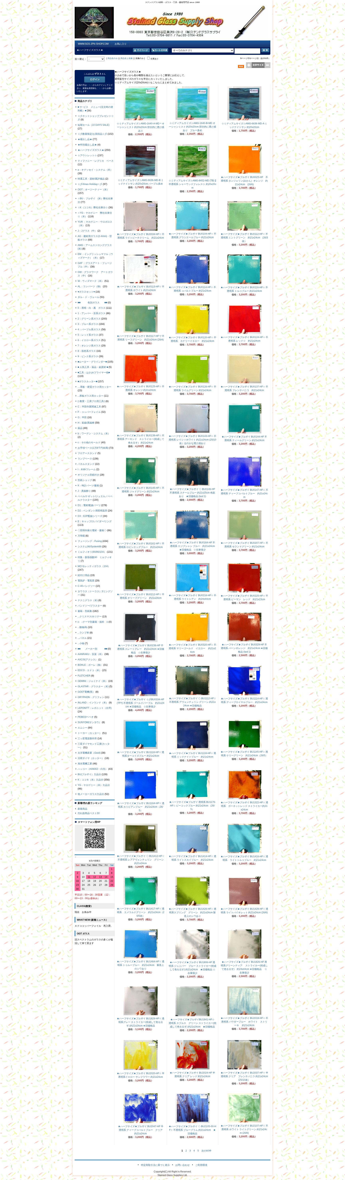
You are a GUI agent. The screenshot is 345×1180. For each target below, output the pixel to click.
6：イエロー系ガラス (89, 340)
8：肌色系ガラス (87, 351)
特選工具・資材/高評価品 (91, 178)
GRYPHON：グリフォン (91, 697)
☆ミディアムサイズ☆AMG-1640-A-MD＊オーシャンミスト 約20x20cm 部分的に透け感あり (140, 127)
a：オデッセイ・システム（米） (95, 169)
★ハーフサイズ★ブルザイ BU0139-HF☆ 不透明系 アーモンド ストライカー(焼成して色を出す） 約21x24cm (140, 439)
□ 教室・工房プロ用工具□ (91, 401)
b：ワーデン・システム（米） (94, 433)
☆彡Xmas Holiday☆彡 (90, 184)
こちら (90, 85)
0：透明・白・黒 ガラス (91, 308)
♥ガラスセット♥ (86, 291)
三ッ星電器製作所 (87, 738)
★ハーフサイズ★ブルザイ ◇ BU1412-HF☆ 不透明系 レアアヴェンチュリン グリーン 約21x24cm (141, 860)
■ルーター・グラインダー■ (92, 361)
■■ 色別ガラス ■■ (92, 302)
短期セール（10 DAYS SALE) (93, 125)
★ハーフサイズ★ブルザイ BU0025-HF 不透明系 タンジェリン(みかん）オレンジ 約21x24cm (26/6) (244, 181)
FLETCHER (84, 675)
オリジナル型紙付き (88, 474)
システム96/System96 (89, 546)
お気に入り (121, 43)
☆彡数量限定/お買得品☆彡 (92, 134)
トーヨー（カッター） (90, 733)
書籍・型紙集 (85, 611)
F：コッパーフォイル (89, 412)
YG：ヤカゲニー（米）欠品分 (94, 785)
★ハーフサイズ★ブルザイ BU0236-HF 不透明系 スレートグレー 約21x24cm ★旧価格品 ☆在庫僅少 (140, 649)
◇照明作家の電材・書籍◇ (92, 530)
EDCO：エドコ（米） (89, 670)
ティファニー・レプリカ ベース (96, 160)
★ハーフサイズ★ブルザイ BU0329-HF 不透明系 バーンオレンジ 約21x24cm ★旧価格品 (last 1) (244, 648)
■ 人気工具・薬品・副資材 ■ (93, 367)
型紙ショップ (85, 480)
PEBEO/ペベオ (86, 717)
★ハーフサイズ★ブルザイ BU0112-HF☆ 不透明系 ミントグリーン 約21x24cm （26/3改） (244, 238)
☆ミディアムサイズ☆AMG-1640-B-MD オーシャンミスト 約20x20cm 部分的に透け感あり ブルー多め (192, 127)
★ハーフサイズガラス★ (91, 150)
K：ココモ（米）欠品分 (90, 779)
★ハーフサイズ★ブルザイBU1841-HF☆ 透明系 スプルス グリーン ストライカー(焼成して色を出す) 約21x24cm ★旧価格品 (193, 1023)
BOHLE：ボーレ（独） (90, 665)
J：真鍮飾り (84, 491)
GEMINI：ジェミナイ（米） (93, 681)
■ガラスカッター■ (87, 381)
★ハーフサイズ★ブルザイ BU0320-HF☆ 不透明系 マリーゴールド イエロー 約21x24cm (192, 648)
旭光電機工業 (85, 763)
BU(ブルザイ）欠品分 (89, 774)
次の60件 (206, 1150)
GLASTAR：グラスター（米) (93, 686)
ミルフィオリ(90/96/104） (92, 552)
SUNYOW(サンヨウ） (89, 722)
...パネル (82, 638)
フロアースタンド (87, 453)
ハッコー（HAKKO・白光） (93, 769)
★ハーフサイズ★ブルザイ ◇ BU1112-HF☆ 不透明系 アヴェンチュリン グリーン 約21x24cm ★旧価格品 (192, 702)
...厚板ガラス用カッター (90, 395)
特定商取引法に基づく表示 (155, 1165)
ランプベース (85, 458)
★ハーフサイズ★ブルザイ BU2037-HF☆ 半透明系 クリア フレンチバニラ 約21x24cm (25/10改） (244, 1076)
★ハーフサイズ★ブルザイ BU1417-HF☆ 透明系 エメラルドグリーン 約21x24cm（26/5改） (140, 912)
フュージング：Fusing (90, 541)
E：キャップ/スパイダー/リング (95, 521)
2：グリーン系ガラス (89, 318)
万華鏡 (81, 535)
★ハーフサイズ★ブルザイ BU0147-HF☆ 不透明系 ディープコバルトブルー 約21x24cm (244, 494)
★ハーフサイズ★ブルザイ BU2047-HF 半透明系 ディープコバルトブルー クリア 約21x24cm (142, 1130)
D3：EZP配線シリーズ (90, 516)
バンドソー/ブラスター (90, 605)
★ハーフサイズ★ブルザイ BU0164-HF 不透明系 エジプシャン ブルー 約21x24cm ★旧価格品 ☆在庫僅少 (193, 546)
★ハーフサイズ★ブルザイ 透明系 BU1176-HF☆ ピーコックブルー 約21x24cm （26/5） (192, 806)
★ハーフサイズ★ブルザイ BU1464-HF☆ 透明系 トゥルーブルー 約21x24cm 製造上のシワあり (140, 965)
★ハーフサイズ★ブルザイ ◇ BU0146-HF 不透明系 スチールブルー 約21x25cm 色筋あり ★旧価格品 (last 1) (192, 493)
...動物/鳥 (82, 627)
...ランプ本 (83, 632)
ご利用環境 (201, 1165)
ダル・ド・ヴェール (88, 297)
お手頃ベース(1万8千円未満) (93, 447)
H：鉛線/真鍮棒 (86, 422)
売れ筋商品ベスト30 (89, 813)
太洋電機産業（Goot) (89, 752)
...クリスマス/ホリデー (90, 616)
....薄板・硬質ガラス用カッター (94, 386)
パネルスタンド (86, 464)
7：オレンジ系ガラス (89, 345)
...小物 (81, 643)
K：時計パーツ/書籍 (88, 485)
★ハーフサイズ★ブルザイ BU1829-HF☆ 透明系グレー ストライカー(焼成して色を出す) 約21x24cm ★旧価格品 (140, 1022)
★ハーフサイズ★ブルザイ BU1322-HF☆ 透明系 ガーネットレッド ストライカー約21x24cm (244, 806)
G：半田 (82, 417)
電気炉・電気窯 (86, 580)
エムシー (82, 727)
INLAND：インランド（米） (93, 702)
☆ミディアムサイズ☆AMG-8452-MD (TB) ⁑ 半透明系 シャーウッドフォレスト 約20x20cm (192, 184)
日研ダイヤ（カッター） (91, 758)
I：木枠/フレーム (87, 469)
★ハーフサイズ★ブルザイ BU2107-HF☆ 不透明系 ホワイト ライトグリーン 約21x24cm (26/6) (244, 1129)
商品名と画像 (127, 58)
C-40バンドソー (86, 586)
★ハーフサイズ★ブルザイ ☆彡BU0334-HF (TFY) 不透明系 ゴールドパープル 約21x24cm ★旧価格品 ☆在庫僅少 (140, 703)
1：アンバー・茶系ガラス (91, 313)
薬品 (80, 428)
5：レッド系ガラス (88, 334)
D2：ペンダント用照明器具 (92, 510)
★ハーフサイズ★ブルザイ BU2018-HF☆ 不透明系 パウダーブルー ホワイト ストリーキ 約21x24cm (244, 1022)
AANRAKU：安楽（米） (91, 654)
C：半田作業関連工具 (89, 406)
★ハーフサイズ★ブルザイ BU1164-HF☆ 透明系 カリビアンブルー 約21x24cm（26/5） (140, 807)
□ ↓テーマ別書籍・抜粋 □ (93, 621)
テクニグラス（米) (88, 600)
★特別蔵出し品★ (87, 144)
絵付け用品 (84, 575)
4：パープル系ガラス (89, 329)
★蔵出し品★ (85, 139)
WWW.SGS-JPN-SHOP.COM (93, 43)
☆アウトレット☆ (87, 155)
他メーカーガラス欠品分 (91, 794)
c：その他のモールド (89, 442)
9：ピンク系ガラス (88, 356)
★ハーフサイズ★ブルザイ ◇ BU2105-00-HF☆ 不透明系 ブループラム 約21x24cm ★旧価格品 (192, 1130)
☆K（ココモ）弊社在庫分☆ (93, 207)
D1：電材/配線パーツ (89, 505)
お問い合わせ (182, 1165)
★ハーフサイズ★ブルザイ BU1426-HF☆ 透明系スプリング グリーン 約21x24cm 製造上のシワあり (192, 912)
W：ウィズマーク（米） (91, 281)
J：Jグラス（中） (87, 230)
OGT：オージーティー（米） (93, 189)
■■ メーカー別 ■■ (92, 648)
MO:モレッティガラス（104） (94, 566)
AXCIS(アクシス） (88, 659)
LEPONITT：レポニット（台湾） (95, 708)
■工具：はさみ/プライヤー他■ (94, 372)
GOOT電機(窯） (86, 691)
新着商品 (82, 808)
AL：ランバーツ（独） (90, 286)
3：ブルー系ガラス (88, 324)
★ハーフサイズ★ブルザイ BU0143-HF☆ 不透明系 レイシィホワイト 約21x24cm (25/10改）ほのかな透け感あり (192, 440)
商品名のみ (113, 58)
